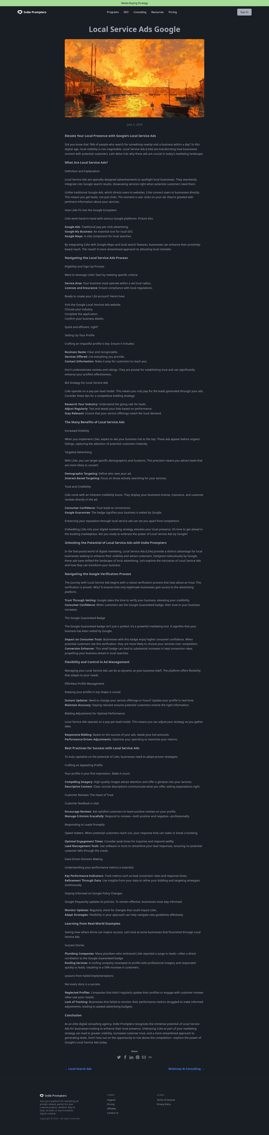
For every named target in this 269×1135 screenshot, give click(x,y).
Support (111, 1099)
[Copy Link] (150, 1057)
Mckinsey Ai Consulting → (186, 1069)
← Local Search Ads (78, 1069)
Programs (113, 12)
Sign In (244, 12)
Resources (157, 12)
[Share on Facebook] (125, 1057)
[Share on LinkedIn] (131, 1057)
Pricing (173, 12)
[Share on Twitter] (119, 1057)
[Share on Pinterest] (137, 1057)
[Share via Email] (144, 1057)
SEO (126, 12)
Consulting (140, 12)
